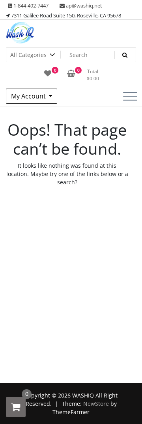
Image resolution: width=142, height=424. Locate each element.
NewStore (96, 403)
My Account (29, 96)
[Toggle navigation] (130, 96)
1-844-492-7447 (30, 5)
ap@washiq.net (83, 5)
